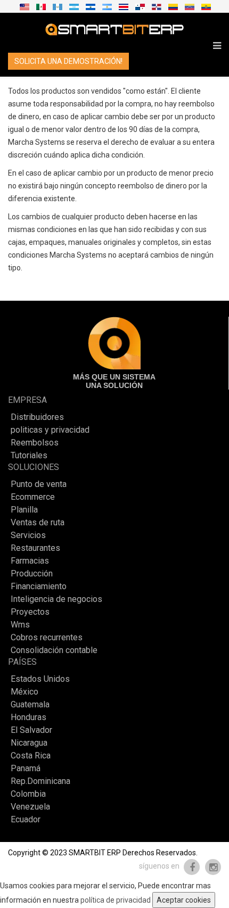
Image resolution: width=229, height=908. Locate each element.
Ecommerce (33, 497)
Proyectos (30, 612)
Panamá (25, 768)
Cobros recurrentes (47, 637)
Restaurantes (35, 548)
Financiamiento (39, 586)
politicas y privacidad (50, 430)
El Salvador (31, 730)
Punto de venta (39, 484)
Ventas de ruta (37, 522)
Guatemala (30, 704)
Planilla (24, 510)
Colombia (28, 794)
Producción (32, 573)
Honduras (28, 717)
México (24, 692)
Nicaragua (29, 743)
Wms (20, 625)
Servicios (28, 535)
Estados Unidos (40, 679)
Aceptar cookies (184, 900)
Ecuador (25, 819)
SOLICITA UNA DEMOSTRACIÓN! (68, 61)
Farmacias (30, 561)
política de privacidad (115, 900)
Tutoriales (29, 455)
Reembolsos (35, 443)
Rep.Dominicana (40, 781)
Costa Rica (31, 756)
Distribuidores (37, 417)
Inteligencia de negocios (56, 599)
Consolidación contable (54, 650)
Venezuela (30, 807)
